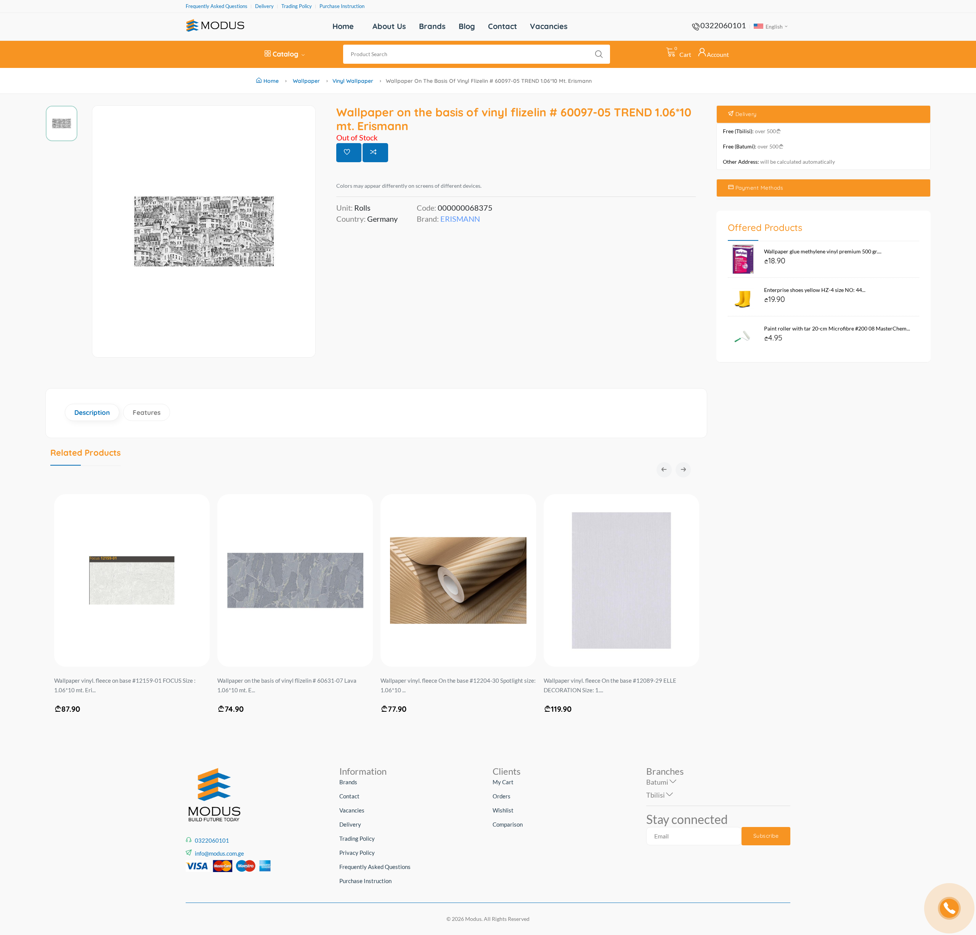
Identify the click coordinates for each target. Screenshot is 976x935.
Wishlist (503, 810)
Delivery (264, 6)
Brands (432, 26)
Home (343, 26)
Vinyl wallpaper (352, 80)
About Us (389, 26)
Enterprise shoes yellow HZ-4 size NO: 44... (814, 290)
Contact (502, 26)
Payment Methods (758, 187)
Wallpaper (306, 80)
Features (147, 412)
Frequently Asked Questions (216, 6)
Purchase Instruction (341, 6)
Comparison (508, 824)
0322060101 (723, 25)
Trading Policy (296, 6)
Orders (501, 796)
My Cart (503, 782)
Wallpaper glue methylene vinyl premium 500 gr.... (822, 251)
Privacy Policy (357, 852)
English (773, 26)
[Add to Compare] (375, 152)
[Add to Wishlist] (349, 152)
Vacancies (549, 26)
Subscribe (766, 835)
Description (92, 412)
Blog (467, 26)
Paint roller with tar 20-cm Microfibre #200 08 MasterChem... (837, 328)
